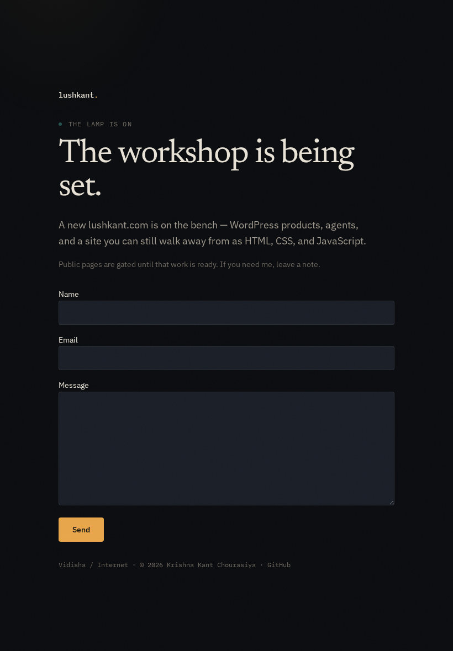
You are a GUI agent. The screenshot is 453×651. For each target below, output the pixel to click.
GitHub (279, 565)
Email (68, 340)
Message (74, 385)
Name (69, 294)
